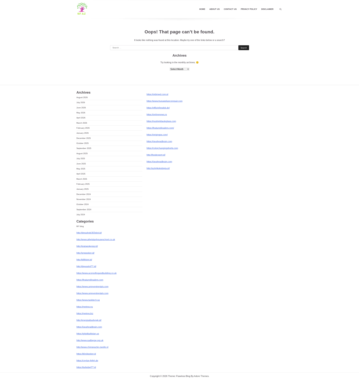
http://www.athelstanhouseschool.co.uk (95, 239)
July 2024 (80, 214)
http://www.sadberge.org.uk (89, 340)
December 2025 (83, 138)
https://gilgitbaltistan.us (87, 333)
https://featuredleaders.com (89, 280)
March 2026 (81, 123)
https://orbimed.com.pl (157, 94)
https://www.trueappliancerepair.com (164, 101)
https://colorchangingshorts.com (162, 148)
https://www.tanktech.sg (88, 300)
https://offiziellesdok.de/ (158, 108)
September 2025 (83, 148)
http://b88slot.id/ (84, 260)
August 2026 (82, 97)
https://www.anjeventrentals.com (92, 286)
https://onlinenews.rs (157, 114)
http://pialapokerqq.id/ (87, 246)
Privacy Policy (249, 9)
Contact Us (230, 9)
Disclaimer (267, 9)
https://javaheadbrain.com (89, 327)
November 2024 (83, 199)
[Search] (280, 9)
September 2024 (83, 209)
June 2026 (81, 107)
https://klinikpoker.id (86, 354)
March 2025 (81, 179)
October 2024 (82, 204)
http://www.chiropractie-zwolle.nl (92, 347)
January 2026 (82, 133)
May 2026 (80, 113)
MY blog (80, 226)
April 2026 (80, 118)
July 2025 (80, 158)
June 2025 (81, 164)
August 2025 (82, 153)
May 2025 (80, 169)
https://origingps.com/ (157, 135)
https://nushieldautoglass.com (161, 121)
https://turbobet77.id (86, 367)
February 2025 (83, 184)
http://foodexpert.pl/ (156, 155)
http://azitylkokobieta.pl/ (158, 168)
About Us (214, 9)
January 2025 (82, 189)
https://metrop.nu (84, 307)
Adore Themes (201, 376)
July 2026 (80, 102)
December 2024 (83, 194)
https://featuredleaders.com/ (160, 128)
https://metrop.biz (84, 313)
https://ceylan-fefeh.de (87, 360)
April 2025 (80, 174)
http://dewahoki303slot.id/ (89, 233)
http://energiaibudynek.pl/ (88, 320)
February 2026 (83, 128)
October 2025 (82, 143)
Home (202, 9)
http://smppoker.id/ (85, 253)
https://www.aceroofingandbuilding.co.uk (96, 273)
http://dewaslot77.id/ (86, 266)
